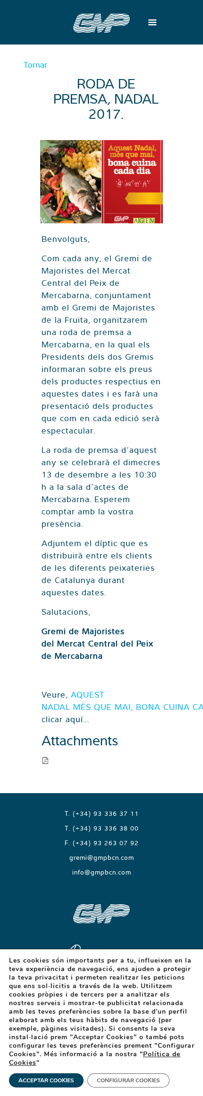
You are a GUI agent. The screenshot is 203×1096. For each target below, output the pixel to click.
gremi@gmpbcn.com (101, 857)
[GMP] (101, 22)
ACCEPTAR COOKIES (46, 1080)
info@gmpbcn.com (101, 872)
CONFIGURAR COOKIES (128, 1080)
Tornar (35, 65)
